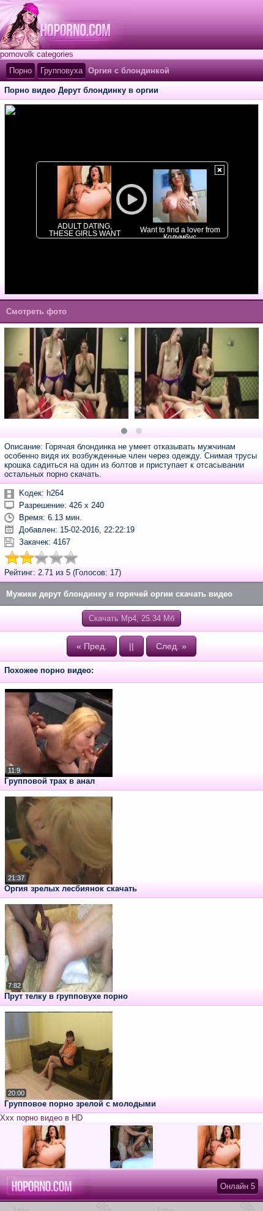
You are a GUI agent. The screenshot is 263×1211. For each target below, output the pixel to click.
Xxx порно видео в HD (41, 1117)
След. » (171, 646)
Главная (65, 24)
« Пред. (91, 646)
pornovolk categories (36, 54)
